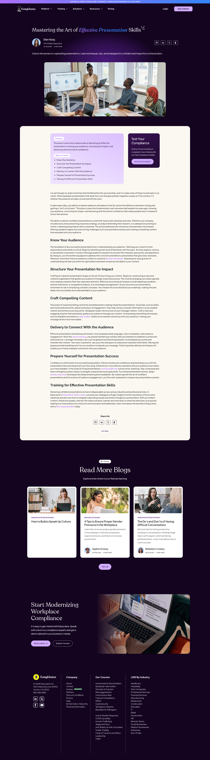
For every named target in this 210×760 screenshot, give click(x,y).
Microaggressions (104, 692)
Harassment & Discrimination (108, 683)
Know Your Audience (66, 160)
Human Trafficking (104, 721)
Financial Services (139, 695)
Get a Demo (183, 9)
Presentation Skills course (74, 394)
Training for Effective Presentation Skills (75, 179)
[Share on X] (169, 42)
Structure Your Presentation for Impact (74, 163)
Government (136, 715)
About (69, 683)
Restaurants (136, 701)
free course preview (65, 406)
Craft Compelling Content (69, 167)
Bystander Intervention (106, 686)
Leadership (100, 736)
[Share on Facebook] (176, 42)
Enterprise (135, 730)
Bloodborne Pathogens (106, 710)
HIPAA (98, 701)
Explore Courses (63, 643)
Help (68, 701)
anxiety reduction (58, 374)
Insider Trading (102, 730)
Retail (133, 712)
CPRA (98, 739)
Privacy (69, 698)
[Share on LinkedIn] (163, 42)
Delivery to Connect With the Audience (74, 171)
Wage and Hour (103, 724)
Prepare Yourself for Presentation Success (76, 175)
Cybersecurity (102, 704)
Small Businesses (139, 724)
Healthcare (136, 683)
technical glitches (109, 368)
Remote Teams (137, 721)
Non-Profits (136, 733)
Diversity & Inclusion (105, 689)
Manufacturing (137, 698)
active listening (79, 336)
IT (132, 710)
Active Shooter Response (107, 715)
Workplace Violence (105, 707)
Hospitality (135, 686)
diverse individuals (114, 258)
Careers (69, 689)
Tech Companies (138, 689)
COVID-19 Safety (103, 718)
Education (135, 707)
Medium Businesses (140, 727)
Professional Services (140, 692)
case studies (84, 316)
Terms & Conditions (75, 695)
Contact (69, 686)
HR (132, 718)
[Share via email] (157, 42)
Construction (136, 704)
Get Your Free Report (143, 162)
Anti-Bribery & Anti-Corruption (109, 727)
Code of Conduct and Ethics (108, 733)
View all (105, 567)
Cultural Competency (105, 698)
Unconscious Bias (104, 695)
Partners (70, 692)
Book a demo (39, 643)
